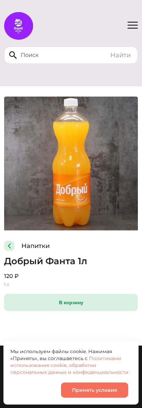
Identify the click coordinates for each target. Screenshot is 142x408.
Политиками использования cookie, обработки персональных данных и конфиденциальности (69, 365)
